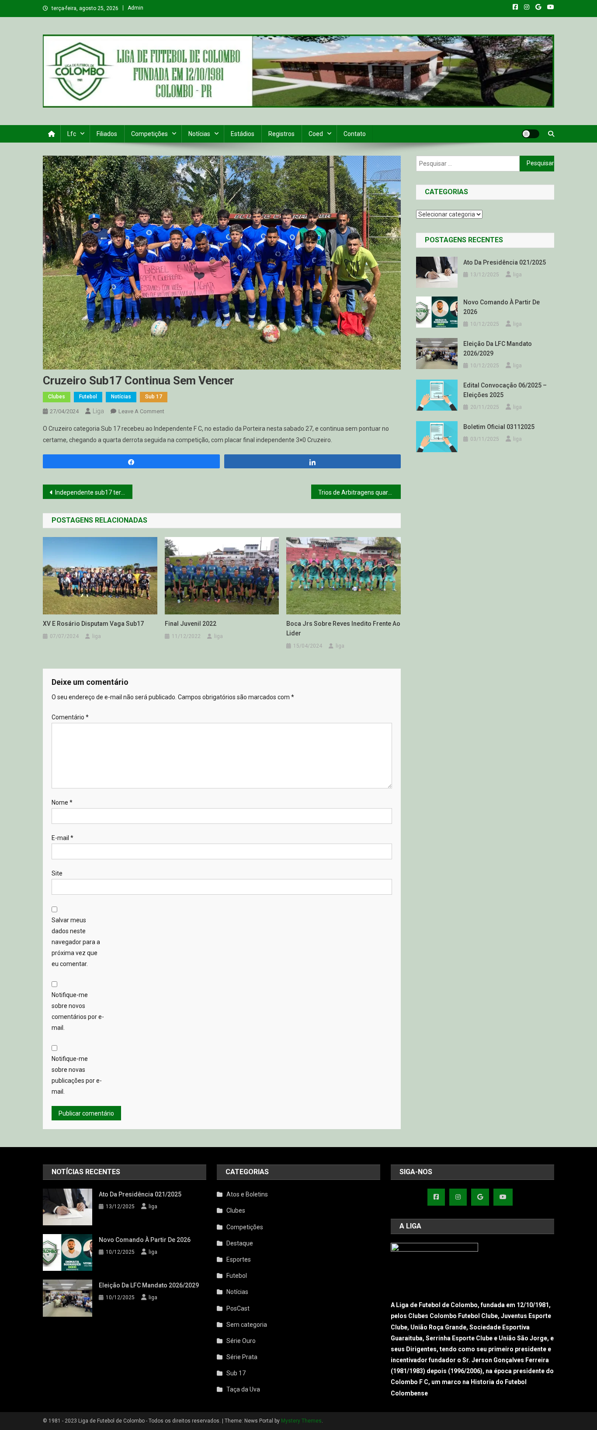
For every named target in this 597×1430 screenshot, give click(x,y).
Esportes (238, 1259)
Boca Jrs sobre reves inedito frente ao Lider (343, 628)
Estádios (242, 133)
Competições (149, 133)
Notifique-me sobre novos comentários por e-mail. (78, 1011)
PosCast (238, 1308)
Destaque (239, 1243)
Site (57, 873)
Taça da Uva (243, 1389)
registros (281, 133)
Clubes (56, 397)
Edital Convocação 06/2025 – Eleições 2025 (505, 390)
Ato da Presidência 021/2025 (504, 262)
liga (98, 411)
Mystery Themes (301, 1421)
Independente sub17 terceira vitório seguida (93, 492)
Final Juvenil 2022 (190, 623)
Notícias (199, 133)
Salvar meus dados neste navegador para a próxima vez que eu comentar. (76, 942)
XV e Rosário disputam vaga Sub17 (93, 623)
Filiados (107, 133)
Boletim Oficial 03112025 (499, 426)
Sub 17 (153, 397)
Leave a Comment (141, 411)
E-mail (62, 837)
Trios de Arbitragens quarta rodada (359, 492)
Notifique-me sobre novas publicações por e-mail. (77, 1075)
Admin (135, 8)
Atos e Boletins (247, 1194)
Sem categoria (246, 1324)
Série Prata (241, 1356)
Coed (316, 133)
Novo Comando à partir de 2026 (501, 307)
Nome (62, 802)
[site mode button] (530, 133)
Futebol (88, 397)
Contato (355, 133)
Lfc (71, 133)
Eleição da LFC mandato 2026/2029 (497, 348)
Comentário (70, 717)
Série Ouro (241, 1340)
